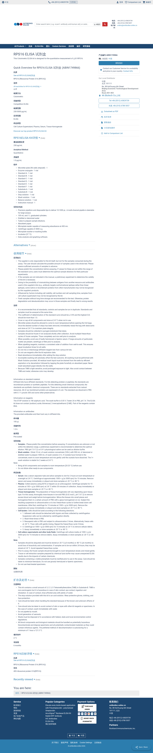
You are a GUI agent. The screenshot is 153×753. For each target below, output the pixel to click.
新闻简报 (17, 711)
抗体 (30, 46)
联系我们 (73, 2)
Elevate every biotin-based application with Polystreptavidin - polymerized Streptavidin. (60, 708)
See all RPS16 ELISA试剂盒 (24, 75)
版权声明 (64, 742)
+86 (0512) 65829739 (59, 2)
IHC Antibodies (51, 719)
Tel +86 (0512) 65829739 (119, 100)
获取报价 (119, 63)
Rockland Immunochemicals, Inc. (122, 728)
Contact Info (128, 71)
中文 (7, 2)
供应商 (71, 46)
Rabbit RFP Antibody (53, 716)
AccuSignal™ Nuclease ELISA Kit (58, 713)
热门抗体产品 (19, 716)
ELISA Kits (39, 46)
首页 (17, 693)
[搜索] (105, 24)
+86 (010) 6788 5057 (121, 720)
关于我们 (55, 742)
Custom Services (59, 46)
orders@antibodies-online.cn (127, 25)
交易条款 (97, 742)
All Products (19, 46)
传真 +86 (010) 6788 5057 (119, 106)
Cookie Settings (86, 742)
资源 (15, 713)
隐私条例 (74, 742)
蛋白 (48, 46)
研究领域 (86, 46)
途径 (78, 46)
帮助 (15, 708)
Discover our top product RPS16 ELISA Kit (30, 131)
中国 (110, 59)
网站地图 (17, 719)
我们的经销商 (50, 724)
